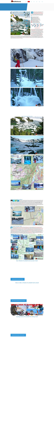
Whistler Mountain (41, 29)
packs (12, 7)
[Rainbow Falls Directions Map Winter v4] (27, 215)
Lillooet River (39, 328)
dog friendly (29, 6)
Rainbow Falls (32, 33)
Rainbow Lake (40, 12)
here (42, 6)
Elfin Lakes (42, 24)
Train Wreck (36, 26)
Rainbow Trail (35, 11)
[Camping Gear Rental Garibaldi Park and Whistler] (27, 309)
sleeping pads (23, 6)
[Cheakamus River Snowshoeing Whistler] (34, 26)
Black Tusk (32, 273)
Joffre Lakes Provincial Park (29, 231)
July (35, 6)
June (33, 6)
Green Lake (18, 228)
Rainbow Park (39, 227)
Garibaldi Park (39, 6)
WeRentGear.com (15, 6)
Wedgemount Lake (39, 26)
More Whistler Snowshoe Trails (17, 279)
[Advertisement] (27, 43)
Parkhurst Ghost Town (31, 232)
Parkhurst (40, 232)
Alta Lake (16, 37)
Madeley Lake (37, 13)
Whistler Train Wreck (40, 228)
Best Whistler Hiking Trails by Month (18, 300)
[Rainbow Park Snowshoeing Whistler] (34, 24)
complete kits (14, 7)
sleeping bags (20, 6)
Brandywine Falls (36, 24)
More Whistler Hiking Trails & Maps (18, 335)
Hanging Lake (34, 13)
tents (18, 6)
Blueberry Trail (33, 24)
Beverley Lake (40, 13)
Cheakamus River (39, 24)
